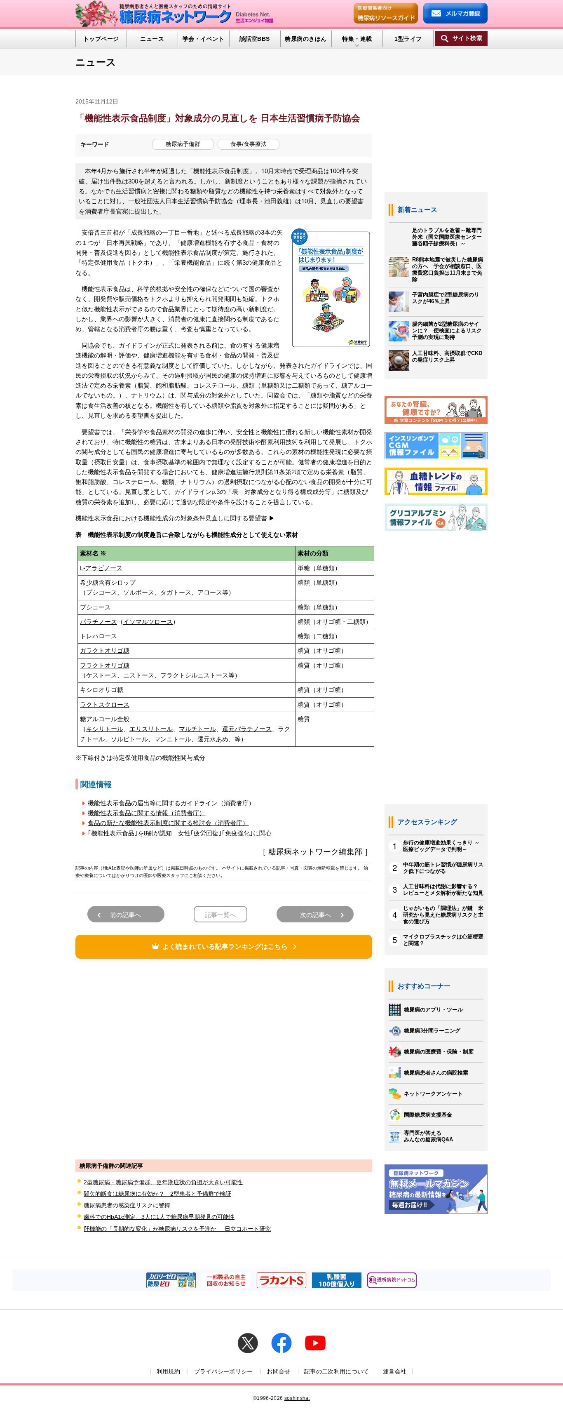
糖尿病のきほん (305, 38)
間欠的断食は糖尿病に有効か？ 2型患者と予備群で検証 (157, 1193)
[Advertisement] (223, 1058)
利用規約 (168, 1371)
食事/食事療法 (248, 144)
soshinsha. (297, 1398)
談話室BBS (254, 38)
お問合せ (278, 1371)
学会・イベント (203, 38)
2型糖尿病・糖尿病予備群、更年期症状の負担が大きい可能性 (163, 1182)
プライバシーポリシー (223, 1371)
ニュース (152, 38)
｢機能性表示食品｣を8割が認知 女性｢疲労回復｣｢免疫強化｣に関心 (180, 833)
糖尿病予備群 (183, 144)
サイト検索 (467, 38)
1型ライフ (408, 38)
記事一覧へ (220, 914)
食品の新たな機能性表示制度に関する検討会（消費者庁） (168, 822)
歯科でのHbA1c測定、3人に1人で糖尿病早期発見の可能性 (159, 1216)
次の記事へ (315, 914)
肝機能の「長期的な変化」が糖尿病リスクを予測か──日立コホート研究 (177, 1228)
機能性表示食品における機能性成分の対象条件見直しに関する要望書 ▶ (175, 518)
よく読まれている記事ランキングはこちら (225, 946)
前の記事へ (125, 914)
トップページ (101, 38)
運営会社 (394, 1371)
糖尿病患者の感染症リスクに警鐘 (127, 1205)
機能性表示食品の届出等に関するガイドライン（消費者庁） (171, 803)
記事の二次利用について (336, 1371)
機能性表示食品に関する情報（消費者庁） (146, 812)
